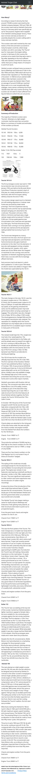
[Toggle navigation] (29, 2)
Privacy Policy (22, 771)
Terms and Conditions (8, 773)
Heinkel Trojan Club (9, 2)
